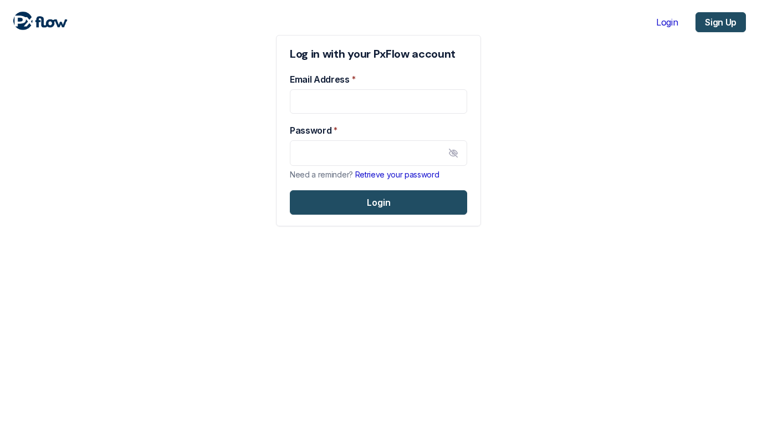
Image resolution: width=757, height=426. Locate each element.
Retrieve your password (397, 174)
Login (667, 22)
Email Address (320, 79)
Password (310, 130)
